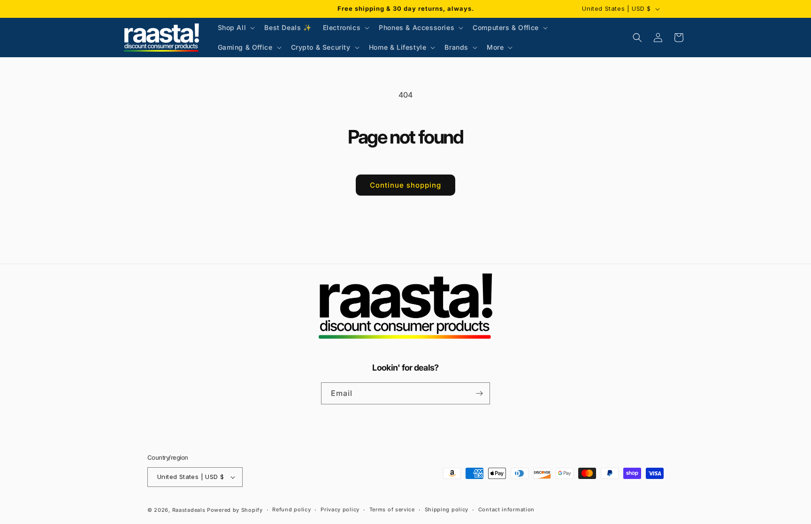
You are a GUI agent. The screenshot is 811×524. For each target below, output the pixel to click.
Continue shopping (405, 185)
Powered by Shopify (235, 510)
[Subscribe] (479, 393)
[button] (235, 28)
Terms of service (392, 509)
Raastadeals (189, 510)
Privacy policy (340, 509)
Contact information (506, 509)
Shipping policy (447, 509)
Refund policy (291, 509)
